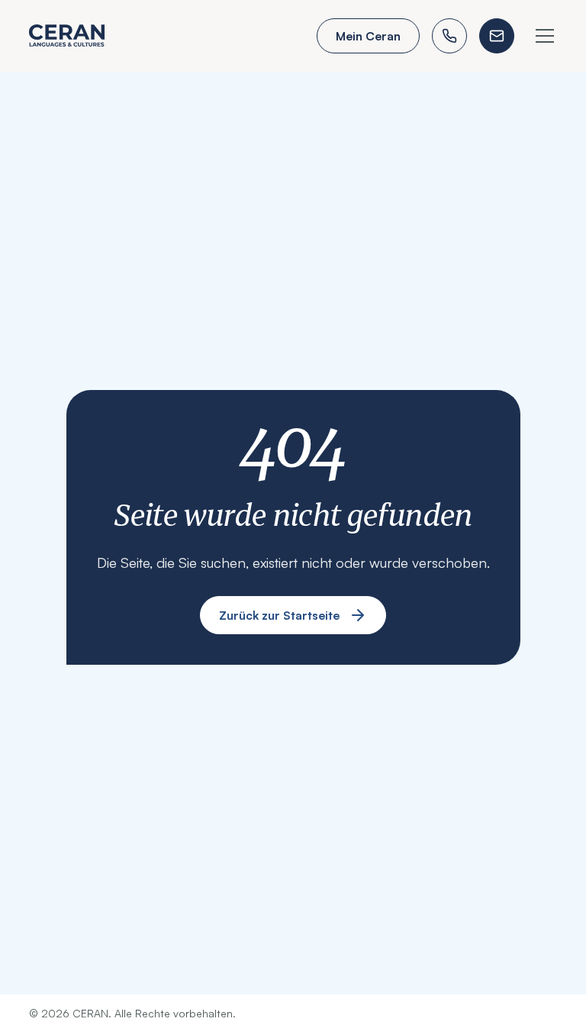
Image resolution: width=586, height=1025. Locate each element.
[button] (541, 36)
